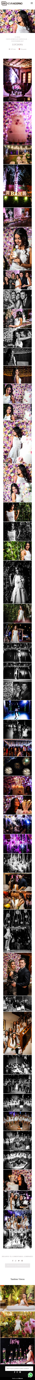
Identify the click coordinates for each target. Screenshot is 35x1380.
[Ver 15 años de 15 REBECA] (17, 1298)
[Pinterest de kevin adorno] (20, 1372)
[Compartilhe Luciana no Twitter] (19, 1261)
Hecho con (17, 1378)
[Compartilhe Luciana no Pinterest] (22, 1261)
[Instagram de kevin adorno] (17, 1372)
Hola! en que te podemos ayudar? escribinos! (18, 1368)
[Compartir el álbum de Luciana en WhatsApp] (15, 1261)
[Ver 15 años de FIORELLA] (17, 1324)
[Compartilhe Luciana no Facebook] (12, 1261)
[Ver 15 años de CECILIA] (17, 1351)
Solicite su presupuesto (17, 1265)
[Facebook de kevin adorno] (14, 1372)
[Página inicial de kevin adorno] (11, 3)
